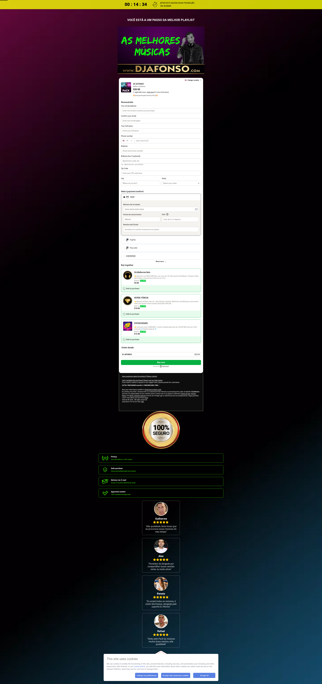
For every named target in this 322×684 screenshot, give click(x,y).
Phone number (127, 136)
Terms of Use (185, 394)
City (122, 178)
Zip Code (124, 168)
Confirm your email (128, 116)
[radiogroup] (161, 227)
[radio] (124, 197)
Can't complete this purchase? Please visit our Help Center (142, 380)
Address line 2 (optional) (130, 156)
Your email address (128, 106)
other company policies (138, 396)
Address (124, 146)
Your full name (127, 126)
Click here (150, 92)
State (164, 178)
